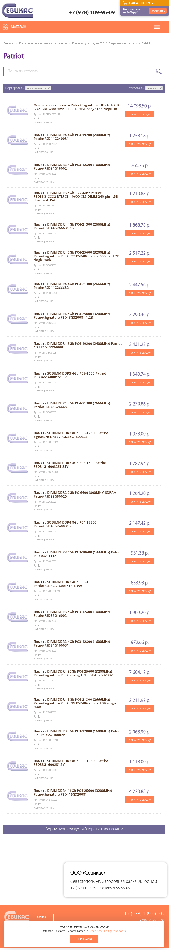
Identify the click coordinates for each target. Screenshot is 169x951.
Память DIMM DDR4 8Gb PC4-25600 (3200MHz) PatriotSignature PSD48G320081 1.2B (72, 315)
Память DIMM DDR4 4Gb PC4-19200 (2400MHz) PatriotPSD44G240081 (72, 137)
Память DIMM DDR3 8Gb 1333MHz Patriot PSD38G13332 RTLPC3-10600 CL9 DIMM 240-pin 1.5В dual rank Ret (76, 196)
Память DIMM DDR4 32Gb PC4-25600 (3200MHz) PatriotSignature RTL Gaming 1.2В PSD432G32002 (73, 673)
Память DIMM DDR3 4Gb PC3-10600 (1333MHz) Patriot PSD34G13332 (78, 554)
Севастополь (82, 881)
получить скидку (140, 114)
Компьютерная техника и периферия (43, 43)
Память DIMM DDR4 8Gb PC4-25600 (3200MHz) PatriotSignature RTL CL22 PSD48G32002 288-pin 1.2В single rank (76, 256)
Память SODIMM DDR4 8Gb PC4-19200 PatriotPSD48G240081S (65, 524)
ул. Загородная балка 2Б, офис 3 (126, 881)
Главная (41, 917)
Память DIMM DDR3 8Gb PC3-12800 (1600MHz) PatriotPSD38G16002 (72, 614)
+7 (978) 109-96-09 (92, 13)
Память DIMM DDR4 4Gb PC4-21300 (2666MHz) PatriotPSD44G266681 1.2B (72, 226)
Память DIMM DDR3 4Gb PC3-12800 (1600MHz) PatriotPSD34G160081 (72, 643)
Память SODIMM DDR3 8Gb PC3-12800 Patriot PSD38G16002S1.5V (71, 763)
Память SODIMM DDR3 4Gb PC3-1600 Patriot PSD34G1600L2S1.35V (70, 464)
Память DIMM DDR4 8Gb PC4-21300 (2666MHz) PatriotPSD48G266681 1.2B (72, 405)
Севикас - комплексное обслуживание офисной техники (17, 10)
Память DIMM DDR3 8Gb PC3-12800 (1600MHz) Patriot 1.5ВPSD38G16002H (78, 733)
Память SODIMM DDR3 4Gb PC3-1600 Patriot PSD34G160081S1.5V (70, 375)
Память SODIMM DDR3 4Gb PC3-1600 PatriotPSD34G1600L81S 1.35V (64, 584)
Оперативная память (122, 43)
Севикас (9, 43)
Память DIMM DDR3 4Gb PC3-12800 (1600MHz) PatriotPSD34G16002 (72, 166)
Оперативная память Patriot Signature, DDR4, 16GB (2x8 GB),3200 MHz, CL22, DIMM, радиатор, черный (76, 107)
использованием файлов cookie (108, 931)
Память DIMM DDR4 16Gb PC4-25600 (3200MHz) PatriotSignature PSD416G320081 (73, 792)
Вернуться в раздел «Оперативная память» (84, 829)
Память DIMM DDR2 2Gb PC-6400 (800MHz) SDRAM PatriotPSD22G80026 (75, 494)
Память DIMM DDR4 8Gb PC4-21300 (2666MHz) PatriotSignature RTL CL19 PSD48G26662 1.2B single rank (75, 703)
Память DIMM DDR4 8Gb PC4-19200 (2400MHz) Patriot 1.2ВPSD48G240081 (78, 345)
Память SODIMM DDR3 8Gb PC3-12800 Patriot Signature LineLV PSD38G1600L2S (71, 435)
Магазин (18, 27)
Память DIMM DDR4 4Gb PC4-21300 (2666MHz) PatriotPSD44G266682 (72, 286)
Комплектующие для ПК (88, 43)
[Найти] (159, 71)
